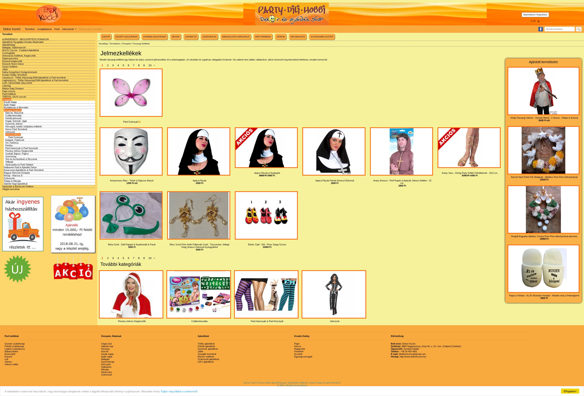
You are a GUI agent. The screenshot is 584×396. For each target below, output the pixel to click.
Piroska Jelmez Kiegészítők (19, 151)
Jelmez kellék (11, 364)
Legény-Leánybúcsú (15, 349)
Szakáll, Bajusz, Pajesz (17, 153)
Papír (297, 343)
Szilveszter (9, 178)
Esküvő (8, 356)
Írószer (297, 346)
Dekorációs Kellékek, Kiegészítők (19, 55)
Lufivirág (6, 85)
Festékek (299, 351)
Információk (68, 29)
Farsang (105, 349)
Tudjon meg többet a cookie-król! (179, 391)
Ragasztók (299, 349)
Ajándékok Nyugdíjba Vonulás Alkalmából (22, 42)
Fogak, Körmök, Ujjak (16, 121)
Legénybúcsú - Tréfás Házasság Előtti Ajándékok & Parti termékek (35, 80)
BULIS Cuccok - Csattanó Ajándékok (20, 50)
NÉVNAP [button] (175, 37)
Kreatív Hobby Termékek (14, 75)
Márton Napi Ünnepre (13, 88)
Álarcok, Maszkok (14, 112)
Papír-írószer (8, 91)
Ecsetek (298, 354)
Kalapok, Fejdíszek (14, 140)
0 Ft (534, 21)
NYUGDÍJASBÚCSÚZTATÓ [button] (322, 37)
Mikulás (105, 369)
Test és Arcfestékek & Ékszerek (21, 159)
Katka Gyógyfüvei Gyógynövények (19, 72)
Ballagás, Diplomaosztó (14, 47)
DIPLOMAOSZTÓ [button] (298, 37)
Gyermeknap (107, 361)
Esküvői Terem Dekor (13, 64)
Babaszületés (11, 351)
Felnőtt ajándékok (206, 346)
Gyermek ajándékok (208, 349)
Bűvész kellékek (206, 356)
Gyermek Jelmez (14, 123)
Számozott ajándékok (208, 359)
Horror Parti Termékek (16, 129)
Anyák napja (107, 354)
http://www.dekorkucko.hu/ (408, 356)
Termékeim (115, 43)
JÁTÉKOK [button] (281, 37)
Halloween (106, 367)
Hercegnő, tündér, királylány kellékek (23, 126)
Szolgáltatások (44, 29)
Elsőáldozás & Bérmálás (16, 107)
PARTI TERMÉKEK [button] (263, 37)
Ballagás (105, 359)
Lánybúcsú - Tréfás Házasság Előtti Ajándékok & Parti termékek (34, 77)
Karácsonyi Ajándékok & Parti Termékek (24, 170)
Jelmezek (10, 132)
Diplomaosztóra (10, 58)
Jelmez (8, 361)
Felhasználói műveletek (90, 29)
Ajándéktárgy (8, 44)
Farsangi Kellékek (13, 110)
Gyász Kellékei (9, 66)
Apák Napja (9, 104)
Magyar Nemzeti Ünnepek (17, 172)
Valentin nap (107, 346)
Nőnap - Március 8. (13, 175)
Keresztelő (10, 354)
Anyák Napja (10, 102)
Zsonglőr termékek (207, 354)
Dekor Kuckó (12, 29)
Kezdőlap (103, 43)
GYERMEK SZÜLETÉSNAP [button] (154, 37)
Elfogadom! (570, 391)
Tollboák (9, 162)
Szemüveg (10, 156)
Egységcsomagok (303, 356)
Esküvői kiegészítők (12, 61)
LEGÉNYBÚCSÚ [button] (209, 37)
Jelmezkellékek (13, 134)
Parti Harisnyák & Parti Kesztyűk (21, 148)
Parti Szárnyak (15, 137)
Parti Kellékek (9, 94)
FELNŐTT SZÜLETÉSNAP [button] (126, 37)
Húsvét (104, 351)
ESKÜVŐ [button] (106, 37)
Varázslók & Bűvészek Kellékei (17, 186)
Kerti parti (106, 364)
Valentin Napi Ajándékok (16, 183)
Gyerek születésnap (15, 343)
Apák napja (106, 356)
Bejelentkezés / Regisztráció (535, 15)
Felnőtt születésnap (14, 346)
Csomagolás (8, 53)
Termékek (30, 29)
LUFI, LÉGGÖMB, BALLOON (17, 83)
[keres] (579, 29)
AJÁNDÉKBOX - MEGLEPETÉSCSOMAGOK (25, 39)
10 (150, 65)
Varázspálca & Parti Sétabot (19, 164)
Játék (5, 69)
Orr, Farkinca (11, 142)
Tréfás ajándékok (206, 343)
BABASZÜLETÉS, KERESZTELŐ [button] (235, 37)
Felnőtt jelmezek (13, 118)
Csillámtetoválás (13, 115)
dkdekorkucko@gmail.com (408, 354)
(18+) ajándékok (206, 361)
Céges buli (106, 343)
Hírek (57, 29)
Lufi (6, 359)
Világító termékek (11, 189)
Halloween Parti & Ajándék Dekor (20, 167)
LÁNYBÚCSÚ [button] (191, 37)
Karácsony (106, 372)
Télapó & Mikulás (12, 181)
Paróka (8, 145)
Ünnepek (6, 99)
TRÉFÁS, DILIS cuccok (14, 96)
